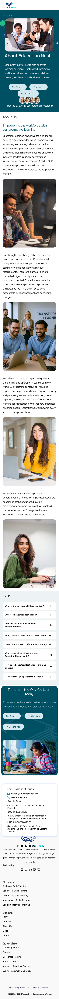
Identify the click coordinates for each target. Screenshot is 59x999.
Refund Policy (45, 987)
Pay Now (36, 987)
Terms (22, 987)
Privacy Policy (14, 987)
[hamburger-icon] (53, 5)
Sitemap (29, 987)
